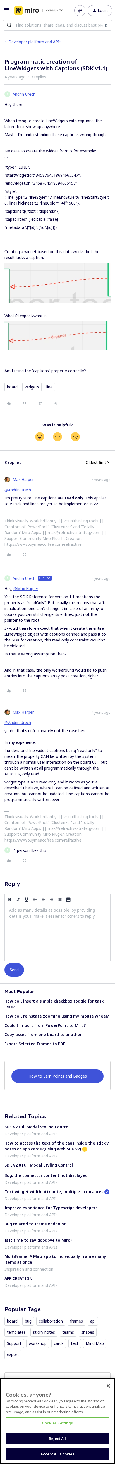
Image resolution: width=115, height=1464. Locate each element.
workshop (38, 1343)
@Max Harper (25, 588)
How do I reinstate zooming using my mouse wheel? (56, 1016)
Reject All (57, 1438)
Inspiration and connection (28, 1269)
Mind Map (95, 1343)
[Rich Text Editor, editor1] (57, 933)
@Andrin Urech (17, 489)
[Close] (108, 1386)
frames (76, 1321)
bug (28, 1321)
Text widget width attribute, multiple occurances (53, 1191)
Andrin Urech (24, 94)
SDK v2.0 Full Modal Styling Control (38, 1165)
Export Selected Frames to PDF (34, 1043)
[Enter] (9, 25)
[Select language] (79, 10)
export (13, 1354)
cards (59, 1343)
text (74, 1343)
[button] (6, 11)
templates (16, 1332)
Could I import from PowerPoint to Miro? (45, 1025)
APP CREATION (18, 1278)
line (49, 387)
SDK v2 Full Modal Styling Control (37, 1126)
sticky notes (44, 1332)
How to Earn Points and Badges (57, 1076)
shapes (87, 1332)
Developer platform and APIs (34, 41)
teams (68, 1332)
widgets (32, 387)
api (92, 1321)
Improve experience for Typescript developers (50, 1207)
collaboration (51, 1321)
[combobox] (57, 25)
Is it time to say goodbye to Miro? (38, 1240)
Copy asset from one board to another (43, 1034)
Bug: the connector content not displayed (46, 1175)
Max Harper (23, 479)
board (12, 387)
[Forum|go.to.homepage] (38, 10)
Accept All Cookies (57, 1453)
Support (14, 1343)
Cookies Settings (57, 1422)
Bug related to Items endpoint (35, 1224)
